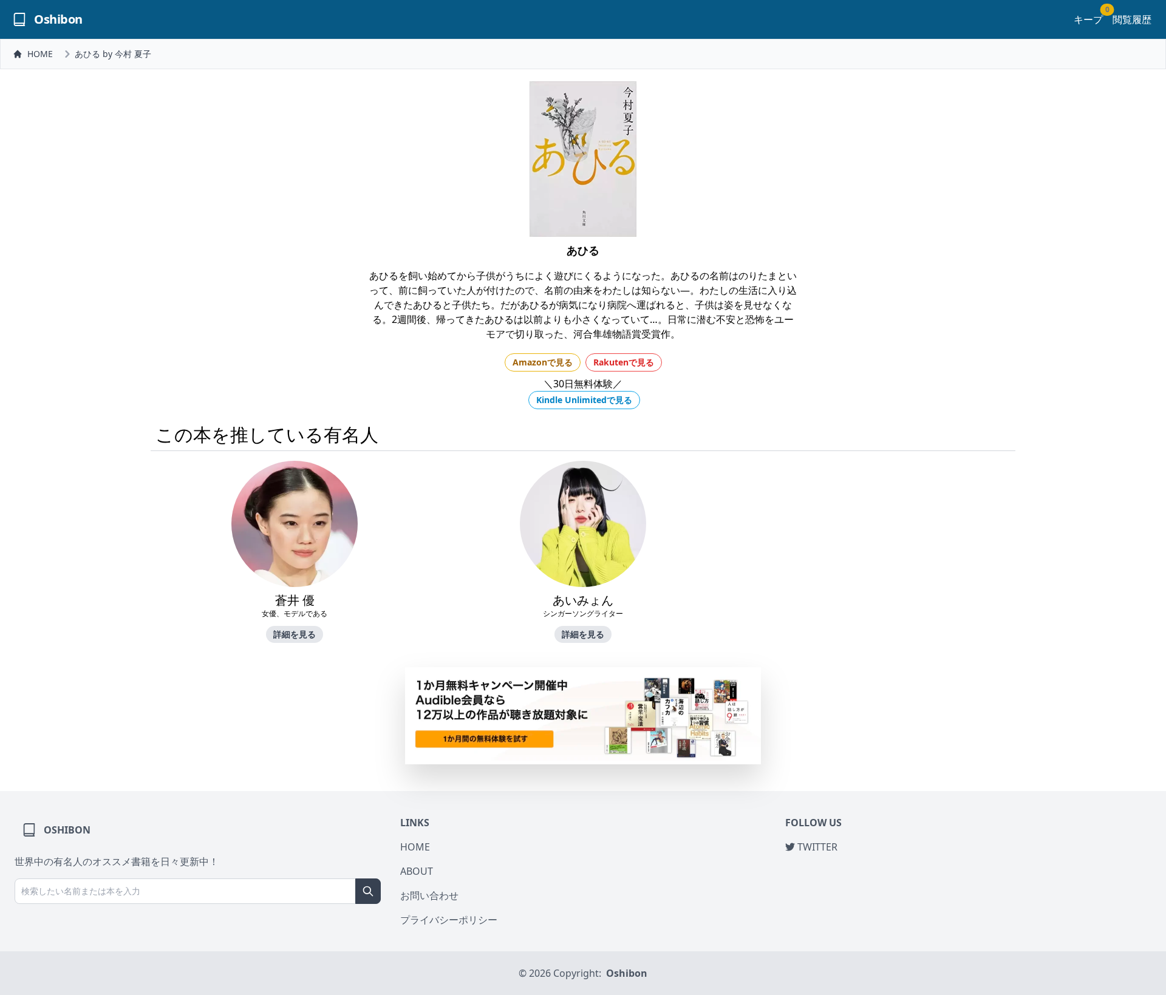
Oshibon (626, 973)
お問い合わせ (429, 895)
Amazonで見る (543, 362)
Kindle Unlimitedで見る (584, 400)
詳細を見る (294, 634)
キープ (1088, 19)
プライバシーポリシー (448, 919)
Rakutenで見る (623, 362)
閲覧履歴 (1132, 19)
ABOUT (416, 871)
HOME (40, 53)
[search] (368, 891)
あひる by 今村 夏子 (113, 53)
